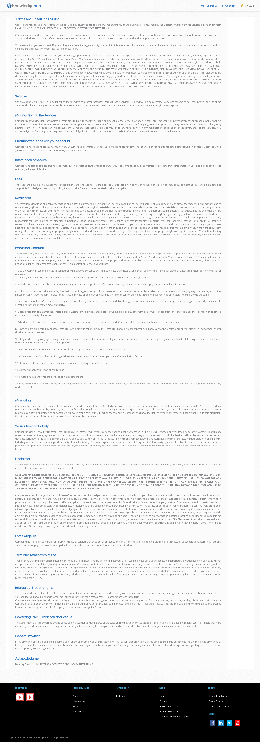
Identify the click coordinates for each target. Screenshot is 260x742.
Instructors (121, 695)
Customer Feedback (219, 706)
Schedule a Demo (218, 695)
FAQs (75, 706)
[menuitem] (201, 6)
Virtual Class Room (169, 711)
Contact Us (78, 711)
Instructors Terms (169, 706)
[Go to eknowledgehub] (24, 5)
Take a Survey (216, 701)
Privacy (163, 701)
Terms (163, 695)
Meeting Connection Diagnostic (175, 716)
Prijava (249, 6)
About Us (77, 695)
